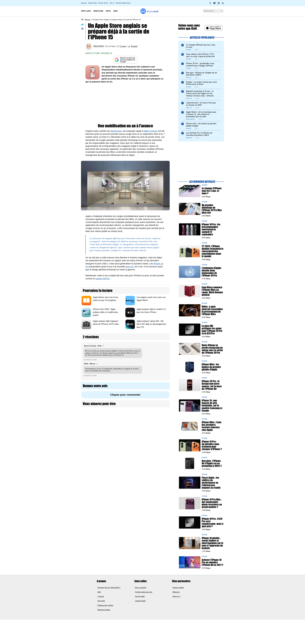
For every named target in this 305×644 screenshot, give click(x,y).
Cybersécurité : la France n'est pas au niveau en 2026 (201, 104)
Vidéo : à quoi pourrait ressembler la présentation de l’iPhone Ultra (212, 310)
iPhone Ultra (92, 3)
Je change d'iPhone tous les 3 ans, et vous (201, 46)
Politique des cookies (105, 605)
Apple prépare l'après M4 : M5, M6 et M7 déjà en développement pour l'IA (151, 324)
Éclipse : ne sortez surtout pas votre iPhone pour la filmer (201, 83)
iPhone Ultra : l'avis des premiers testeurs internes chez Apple (211, 426)
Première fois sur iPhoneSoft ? (108, 587)
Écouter (134, 46)
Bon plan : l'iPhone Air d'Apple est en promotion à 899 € (201, 74)
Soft (152, 11)
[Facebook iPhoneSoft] (214, 4)
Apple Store (93, 53)
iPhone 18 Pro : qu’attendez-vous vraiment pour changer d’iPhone (200, 64)
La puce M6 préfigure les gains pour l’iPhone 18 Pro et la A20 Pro (212, 330)
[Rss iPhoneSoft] (223, 4)
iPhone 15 (107, 53)
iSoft (99, 592)
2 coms (123, 46)
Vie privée (101, 601)
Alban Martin (98, 46)
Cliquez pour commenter (125, 394)
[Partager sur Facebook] (82, 29)
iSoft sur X (176, 596)
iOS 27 (112, 3)
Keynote (84, 3)
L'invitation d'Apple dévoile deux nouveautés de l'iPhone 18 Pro (211, 272)
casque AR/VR (102, 278)
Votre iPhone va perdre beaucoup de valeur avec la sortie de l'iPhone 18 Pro (212, 349)
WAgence (176, 592)
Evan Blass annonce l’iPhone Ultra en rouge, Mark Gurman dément (212, 291)
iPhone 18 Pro (103, 3)
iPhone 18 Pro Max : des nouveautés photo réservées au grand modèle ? (212, 503)
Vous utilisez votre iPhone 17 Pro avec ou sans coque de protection (200, 55)
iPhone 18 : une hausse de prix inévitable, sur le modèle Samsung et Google (212, 405)
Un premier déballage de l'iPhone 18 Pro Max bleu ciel (212, 209)
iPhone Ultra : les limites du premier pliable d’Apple (201, 124)
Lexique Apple (140, 601)
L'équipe (100, 596)
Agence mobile (178, 587)
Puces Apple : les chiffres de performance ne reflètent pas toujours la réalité (211, 482)
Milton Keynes (150, 131)
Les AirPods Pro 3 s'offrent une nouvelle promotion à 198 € (199, 134)
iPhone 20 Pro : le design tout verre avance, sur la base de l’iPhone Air (212, 385)
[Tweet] (82, 25)
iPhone (87, 19)
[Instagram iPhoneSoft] (218, 4)
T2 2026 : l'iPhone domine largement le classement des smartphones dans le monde (212, 251)
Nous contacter (140, 587)
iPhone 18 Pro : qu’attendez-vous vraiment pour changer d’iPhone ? (212, 445)
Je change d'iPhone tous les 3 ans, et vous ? (212, 191)
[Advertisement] (125, 103)
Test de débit (140, 596)
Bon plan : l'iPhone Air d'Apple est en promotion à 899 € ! (212, 463)
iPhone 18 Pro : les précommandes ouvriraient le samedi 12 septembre (211, 229)
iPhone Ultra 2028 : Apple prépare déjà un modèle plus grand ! (105, 312)
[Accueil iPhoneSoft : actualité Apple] (82, 19)
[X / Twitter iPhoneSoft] (210, 4)
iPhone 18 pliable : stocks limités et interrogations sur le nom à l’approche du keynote (212, 543)
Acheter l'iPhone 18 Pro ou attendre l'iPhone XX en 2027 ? (212, 562)
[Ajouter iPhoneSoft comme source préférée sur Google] (125, 59)
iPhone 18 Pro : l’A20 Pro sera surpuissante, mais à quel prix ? (212, 522)
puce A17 (129, 266)
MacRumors (116, 131)
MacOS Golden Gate (123, 3)
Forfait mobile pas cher (143, 592)
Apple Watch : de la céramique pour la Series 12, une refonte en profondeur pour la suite (201, 114)
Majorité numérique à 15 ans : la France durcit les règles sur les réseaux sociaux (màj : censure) (200, 93)
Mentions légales (103, 610)
